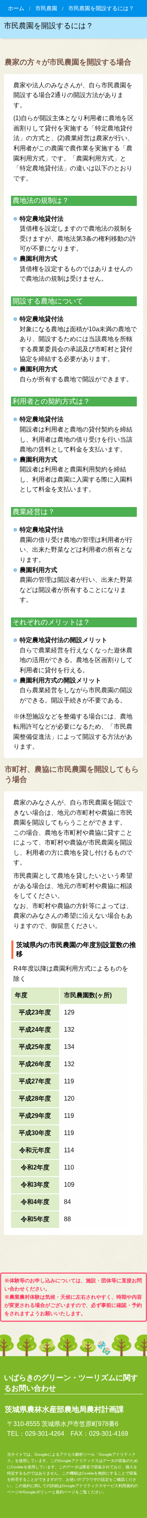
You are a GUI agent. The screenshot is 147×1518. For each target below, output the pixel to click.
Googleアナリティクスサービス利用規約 (98, 1486)
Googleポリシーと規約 (43, 1492)
